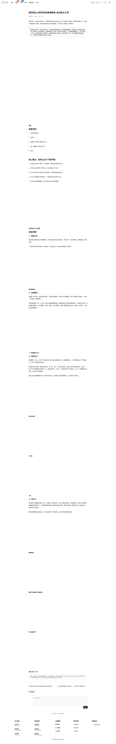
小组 (21, 2)
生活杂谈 (30, 16)
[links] (18, 725)
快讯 (25, 2)
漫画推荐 (31, 2)
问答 (37, 2)
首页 (12, 2)
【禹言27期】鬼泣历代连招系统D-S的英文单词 (40, 686)
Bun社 (62, 739)
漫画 (16, 2)
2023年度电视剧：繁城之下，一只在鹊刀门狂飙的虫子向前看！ (74, 686)
